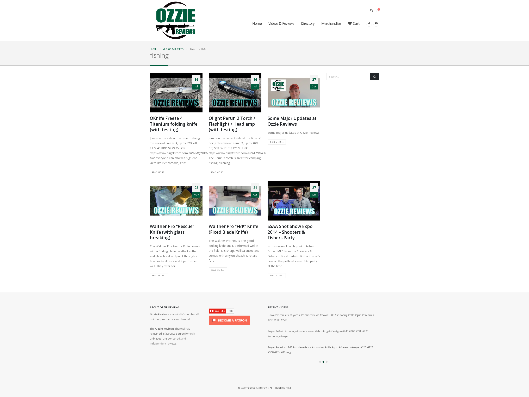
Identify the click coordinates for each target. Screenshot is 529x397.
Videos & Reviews (281, 23)
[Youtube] (376, 23)
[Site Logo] (175, 20)
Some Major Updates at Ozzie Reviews (292, 121)
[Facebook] (369, 23)
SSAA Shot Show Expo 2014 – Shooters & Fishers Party (290, 232)
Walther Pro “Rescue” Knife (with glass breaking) (172, 232)
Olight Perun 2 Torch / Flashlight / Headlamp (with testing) (232, 123)
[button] (371, 10)
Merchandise (331, 23)
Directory (308, 23)
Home (257, 23)
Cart (356, 23)
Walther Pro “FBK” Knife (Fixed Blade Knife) (233, 229)
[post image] (176, 92)
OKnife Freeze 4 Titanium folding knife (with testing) (174, 123)
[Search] (374, 76)
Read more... (159, 172)
